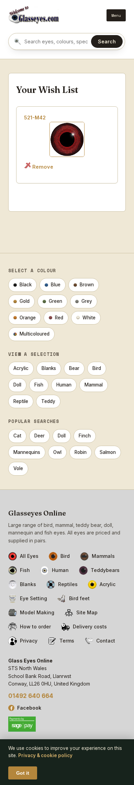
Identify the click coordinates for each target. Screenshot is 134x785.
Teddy (48, 401)
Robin (81, 452)
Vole (18, 468)
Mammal (94, 385)
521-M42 (35, 117)
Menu (116, 15)
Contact (105, 641)
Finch (85, 435)
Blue (55, 284)
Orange (28, 317)
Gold (25, 301)
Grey (86, 301)
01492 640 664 (30, 695)
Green (55, 301)
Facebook (29, 708)
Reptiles (68, 584)
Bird (96, 368)
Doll (17, 385)
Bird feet (79, 598)
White (89, 317)
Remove (42, 167)
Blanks (49, 368)
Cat (17, 435)
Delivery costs (90, 626)
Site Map (87, 612)
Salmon (108, 452)
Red (59, 317)
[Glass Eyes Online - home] (33, 15)
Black (26, 284)
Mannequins (26, 452)
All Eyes (29, 556)
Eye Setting (33, 598)
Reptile (20, 401)
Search (107, 41)
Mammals (103, 556)
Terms (66, 641)
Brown (87, 284)
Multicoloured (34, 334)
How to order (35, 626)
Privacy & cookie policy (45, 755)
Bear (74, 368)
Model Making (37, 612)
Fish (38, 385)
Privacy (28, 641)
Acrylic (21, 368)
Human (63, 385)
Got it (22, 773)
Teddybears (105, 570)
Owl (57, 452)
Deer (39, 435)
